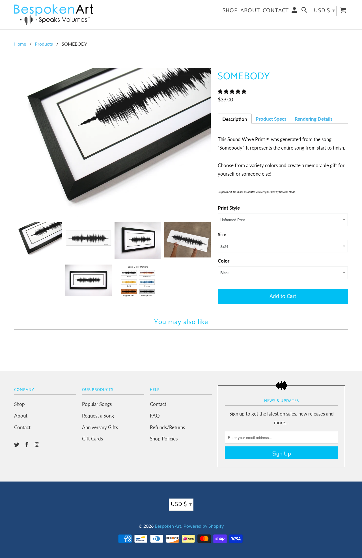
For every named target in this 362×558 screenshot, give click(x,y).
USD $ (181, 504)
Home (20, 43)
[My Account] (295, 11)
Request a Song (98, 416)
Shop (19, 404)
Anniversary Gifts (100, 427)
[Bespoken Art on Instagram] (38, 444)
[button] (232, 91)
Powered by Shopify (204, 526)
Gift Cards (92, 439)
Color (223, 261)
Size (222, 234)
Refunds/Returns (167, 427)
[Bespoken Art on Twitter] (17, 444)
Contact (22, 427)
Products (44, 43)
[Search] (304, 11)
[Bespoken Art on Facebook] (27, 444)
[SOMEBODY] (113, 142)
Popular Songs (97, 404)
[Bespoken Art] (53, 14)
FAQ (155, 416)
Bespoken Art (168, 526)
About (20, 416)
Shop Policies (164, 439)
